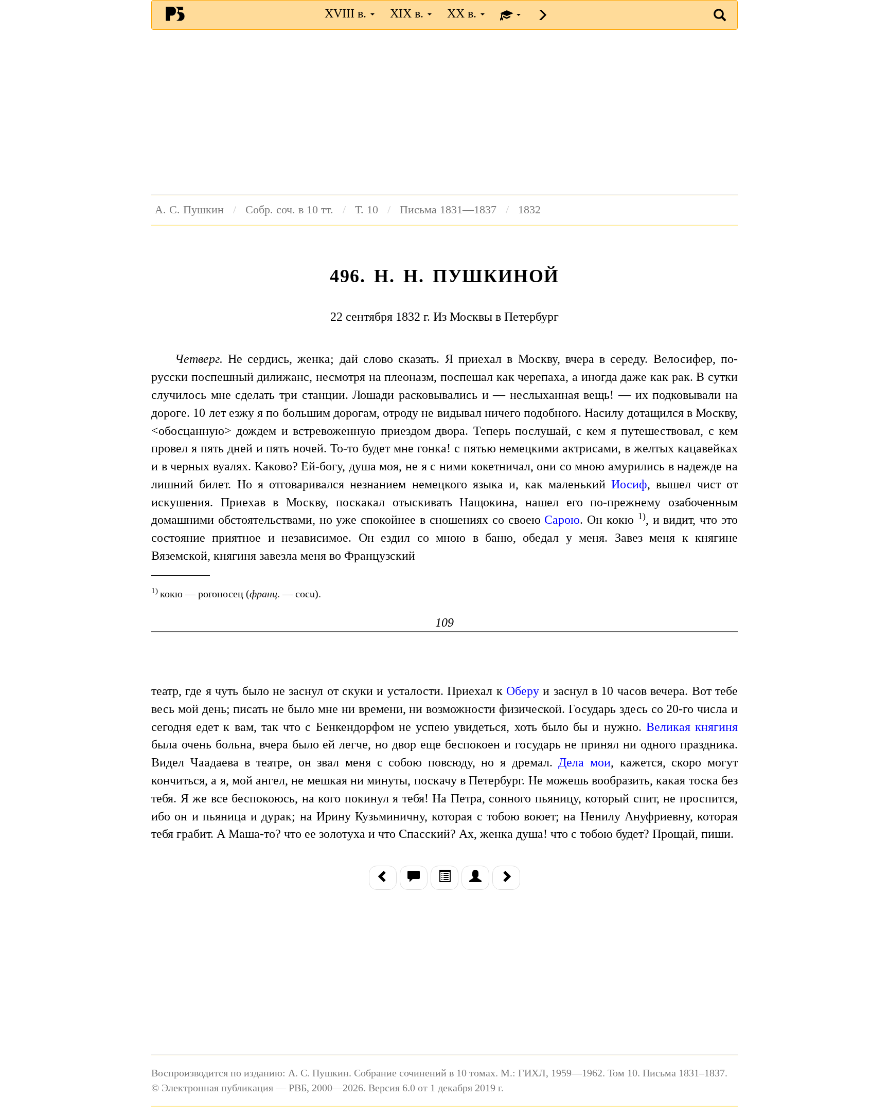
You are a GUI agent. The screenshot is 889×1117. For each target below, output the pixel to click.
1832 (529, 210)
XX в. (463, 13)
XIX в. (408, 13)
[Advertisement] (444, 112)
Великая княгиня (692, 727)
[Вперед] (506, 877)
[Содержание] (444, 877)
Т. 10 (366, 210)
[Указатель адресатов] (475, 877)
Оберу (522, 691)
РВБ (175, 13)
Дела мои (584, 762)
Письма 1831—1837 (448, 210)
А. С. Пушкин (189, 210)
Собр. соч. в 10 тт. (289, 210)
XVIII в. (347, 13)
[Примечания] (414, 877)
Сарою (562, 519)
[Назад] (383, 877)
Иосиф (629, 484)
